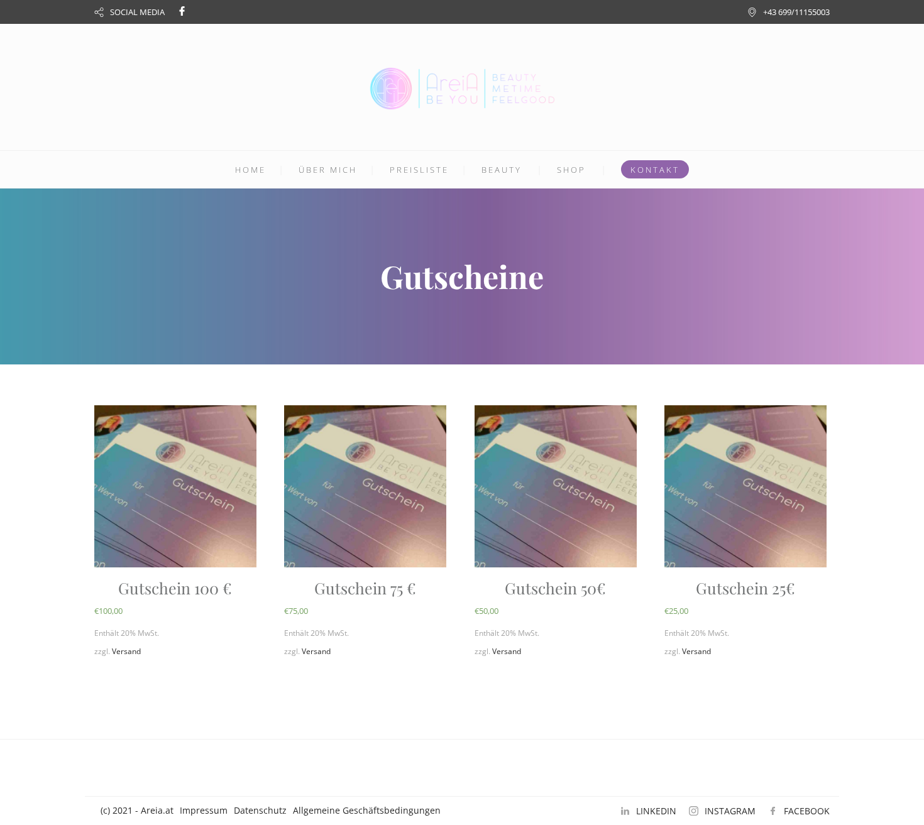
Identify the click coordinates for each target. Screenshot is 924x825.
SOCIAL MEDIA (137, 12)
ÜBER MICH (328, 169)
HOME (250, 169)
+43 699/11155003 (796, 12)
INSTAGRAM (730, 811)
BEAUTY (501, 169)
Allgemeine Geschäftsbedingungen (367, 810)
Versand (126, 651)
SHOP (571, 169)
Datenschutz (260, 810)
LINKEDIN (656, 811)
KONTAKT (654, 169)
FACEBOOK (807, 811)
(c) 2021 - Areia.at (137, 810)
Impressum (204, 810)
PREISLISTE (419, 169)
